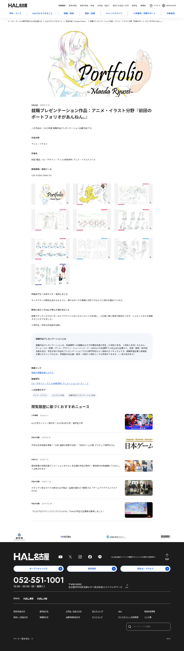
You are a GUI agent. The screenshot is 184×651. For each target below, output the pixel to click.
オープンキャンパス (38, 568)
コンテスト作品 (58, 395)
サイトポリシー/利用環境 (128, 617)
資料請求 (92, 568)
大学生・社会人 (103, 5)
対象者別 (171, 13)
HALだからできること (42, 13)
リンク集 (147, 617)
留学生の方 (44, 611)
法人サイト (96, 611)
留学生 (134, 5)
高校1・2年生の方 (20, 617)
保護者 (143, 5)
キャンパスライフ (114, 13)
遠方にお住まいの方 (121, 5)
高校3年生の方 (19, 611)
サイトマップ (97, 617)
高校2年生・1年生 (87, 5)
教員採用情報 (149, 611)
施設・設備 (90, 13)
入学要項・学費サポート (144, 13)
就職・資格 (69, 13)
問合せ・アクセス (145, 568)
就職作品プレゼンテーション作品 (82, 395)
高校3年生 (73, 5)
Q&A (120, 611)
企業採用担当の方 (73, 617)
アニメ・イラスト (40, 395)
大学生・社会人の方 (74, 611)
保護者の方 (44, 617)
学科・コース (15, 13)
